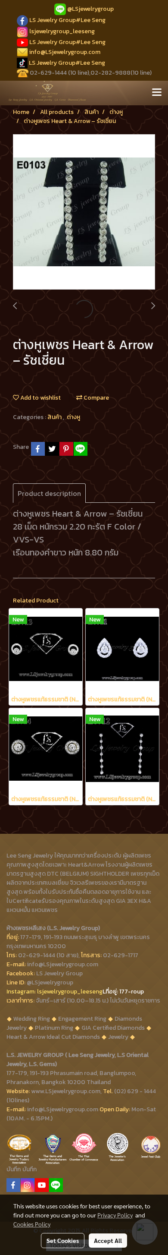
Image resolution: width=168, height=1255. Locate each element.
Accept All (108, 1240)
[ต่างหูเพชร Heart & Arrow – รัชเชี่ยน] (84, 212)
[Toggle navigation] (156, 92)
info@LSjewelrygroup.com (64, 52)
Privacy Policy (115, 1215)
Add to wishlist (40, 397)
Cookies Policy (31, 1224)
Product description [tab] (49, 493)
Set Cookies (63, 1240)
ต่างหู (73, 417)
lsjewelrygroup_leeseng (62, 31)
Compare (95, 397)
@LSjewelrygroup (90, 8)
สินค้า (55, 417)
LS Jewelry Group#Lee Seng (67, 20)
